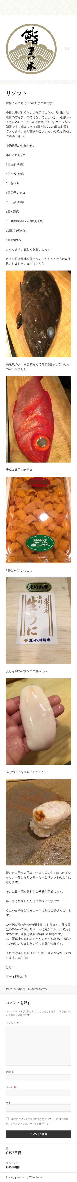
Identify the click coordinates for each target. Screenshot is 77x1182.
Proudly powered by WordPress (24, 1177)
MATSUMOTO (39, 989)
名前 (10, 1072)
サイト (9, 1102)
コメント (12, 1023)
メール (11, 1087)
